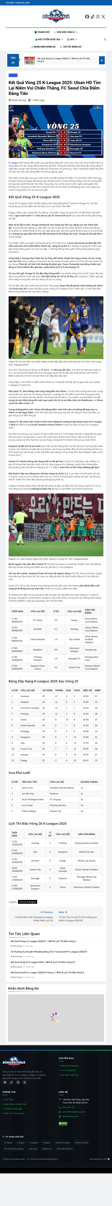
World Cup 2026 (81, 1142)
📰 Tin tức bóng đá (70, 46)
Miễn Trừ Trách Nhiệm (14, 1113)
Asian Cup (33, 1148)
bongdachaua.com (70, 1116)
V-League (33, 1142)
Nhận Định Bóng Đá (69, 1065)
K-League (14, 162)
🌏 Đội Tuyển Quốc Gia (47, 39)
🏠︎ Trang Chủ (42, 32)
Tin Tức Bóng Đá (68, 1070)
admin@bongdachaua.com (74, 1111)
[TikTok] (11, 1082)
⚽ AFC (70, 39)
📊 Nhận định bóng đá (43, 46)
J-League (20, 1142)
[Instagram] (18, 1082)
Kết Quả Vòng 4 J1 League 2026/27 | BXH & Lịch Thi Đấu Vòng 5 (63, 59)
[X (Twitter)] (24, 1082)
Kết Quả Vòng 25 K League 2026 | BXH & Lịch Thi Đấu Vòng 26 (43, 962)
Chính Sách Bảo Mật (13, 1108)
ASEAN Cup (46, 1148)
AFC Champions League (14, 1148)
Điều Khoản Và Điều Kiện (15, 1104)
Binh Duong (19, 100)
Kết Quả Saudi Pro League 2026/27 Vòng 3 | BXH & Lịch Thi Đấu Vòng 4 (47, 972)
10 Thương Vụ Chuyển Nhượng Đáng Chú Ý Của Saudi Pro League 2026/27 (49, 951)
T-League (46, 1142)
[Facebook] (5, 1082)
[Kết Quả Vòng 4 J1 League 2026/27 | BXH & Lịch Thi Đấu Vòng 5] (29, 62)
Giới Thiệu (9, 1099)
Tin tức (13, 75)
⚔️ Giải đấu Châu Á (64, 32)
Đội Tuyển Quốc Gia (69, 1075)
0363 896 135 (68, 1107)
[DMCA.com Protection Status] (63, 1124)
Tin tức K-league (27, 901)
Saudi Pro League (62, 1142)
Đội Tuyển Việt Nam (65, 1148)
